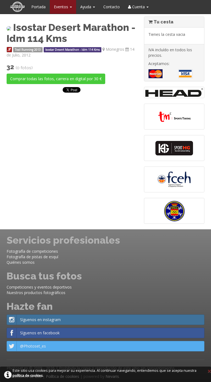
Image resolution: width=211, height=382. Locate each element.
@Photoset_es (33, 346)
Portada (38, 6)
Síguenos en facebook (40, 332)
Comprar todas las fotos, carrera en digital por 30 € (56, 78)
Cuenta (138, 6)
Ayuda (86, 6)
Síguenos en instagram (40, 319)
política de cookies (28, 375)
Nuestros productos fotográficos (36, 292)
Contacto (111, 6)
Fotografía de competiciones (32, 251)
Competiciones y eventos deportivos (39, 287)
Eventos (61, 6)
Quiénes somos (21, 262)
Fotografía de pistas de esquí (32, 256)
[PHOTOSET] (17, 7)
